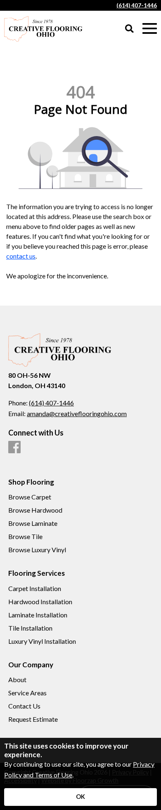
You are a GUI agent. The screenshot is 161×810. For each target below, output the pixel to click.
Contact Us (24, 706)
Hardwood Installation (40, 601)
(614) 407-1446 (136, 5)
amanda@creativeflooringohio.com (77, 413)
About (17, 679)
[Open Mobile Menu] (149, 28)
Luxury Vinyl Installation (42, 641)
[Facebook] (14, 447)
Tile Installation (30, 628)
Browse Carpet (29, 497)
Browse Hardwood (35, 510)
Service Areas (27, 693)
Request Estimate (33, 719)
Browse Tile (25, 536)
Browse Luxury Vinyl (37, 549)
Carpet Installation (34, 588)
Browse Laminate (32, 523)
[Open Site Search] (129, 29)
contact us (21, 256)
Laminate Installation (37, 615)
